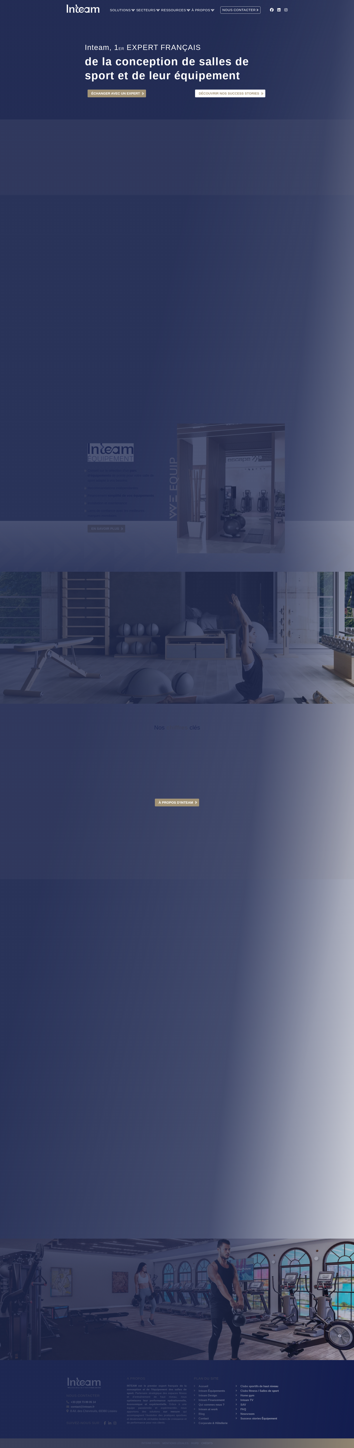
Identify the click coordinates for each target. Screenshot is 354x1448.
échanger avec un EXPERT (115, 1324)
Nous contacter (106, 673)
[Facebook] (272, 10)
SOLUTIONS (120, 10)
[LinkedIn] (279, 10)
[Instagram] (286, 10)
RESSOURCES (173, 10)
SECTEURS (146, 10)
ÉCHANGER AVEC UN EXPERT (115, 93)
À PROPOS (201, 10)
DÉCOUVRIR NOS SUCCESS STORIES (229, 93)
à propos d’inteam (176, 802)
